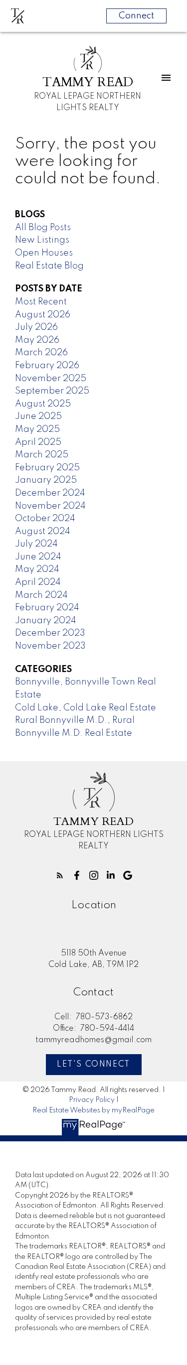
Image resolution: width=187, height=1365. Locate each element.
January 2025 (46, 480)
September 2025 (52, 391)
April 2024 (38, 582)
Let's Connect (93, 1065)
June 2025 (38, 416)
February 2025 (47, 467)
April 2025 (38, 442)
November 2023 (50, 646)
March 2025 (41, 454)
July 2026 (36, 327)
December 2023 (50, 633)
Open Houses (44, 253)
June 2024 (38, 556)
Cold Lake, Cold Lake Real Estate (85, 707)
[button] (59, 875)
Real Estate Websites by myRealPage (93, 1110)
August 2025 (43, 404)
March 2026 (41, 352)
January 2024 (45, 620)
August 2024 (42, 531)
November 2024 (50, 506)
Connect (136, 15)
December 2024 (50, 493)
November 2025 (50, 378)
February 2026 (47, 365)
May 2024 (37, 569)
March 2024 (41, 595)
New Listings (42, 240)
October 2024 (45, 518)
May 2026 (37, 340)
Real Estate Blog (49, 266)
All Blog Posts (43, 227)
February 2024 (47, 607)
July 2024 (36, 544)
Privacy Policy (92, 1099)
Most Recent (41, 301)
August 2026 (42, 314)
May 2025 (37, 429)
